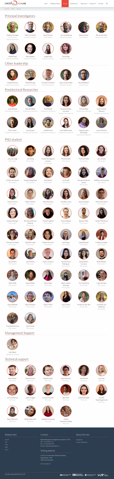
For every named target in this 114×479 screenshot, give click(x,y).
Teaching (83, 3)
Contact (100, 3)
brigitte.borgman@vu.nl (52, 446)
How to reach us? (46, 464)
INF (6, 442)
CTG (6, 445)
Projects (92, 3)
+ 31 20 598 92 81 (48, 444)
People (65, 3)
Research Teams (55, 3)
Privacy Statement (81, 442)
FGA (6, 447)
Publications (74, 3)
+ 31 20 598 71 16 (48, 442)
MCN (6, 450)
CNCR (7, 440)
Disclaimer (79, 440)
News (46, 3)
